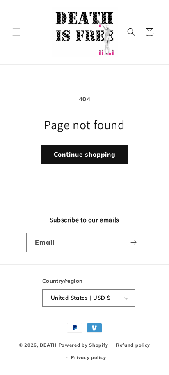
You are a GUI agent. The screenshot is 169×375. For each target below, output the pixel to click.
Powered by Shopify (83, 345)
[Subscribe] (134, 242)
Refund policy (133, 345)
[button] (16, 32)
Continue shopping (85, 154)
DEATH (49, 345)
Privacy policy (88, 357)
